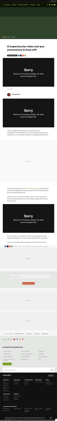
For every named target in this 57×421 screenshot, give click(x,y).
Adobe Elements (25, 359)
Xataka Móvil (6, 384)
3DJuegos (16, 382)
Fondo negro (37, 333)
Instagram (52, 5)
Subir (50, 375)
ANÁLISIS (14, 4)
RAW (40, 359)
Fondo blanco (29, 333)
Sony (20, 246)
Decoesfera (5, 398)
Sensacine (26, 382)
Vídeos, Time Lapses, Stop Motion (33, 246)
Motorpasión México (48, 409)
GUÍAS (38, 4)
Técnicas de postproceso (27, 354)
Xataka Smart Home (6, 388)
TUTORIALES (32, 4)
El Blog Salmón (17, 396)
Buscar (52, 370)
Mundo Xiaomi (6, 390)
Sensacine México (28, 408)
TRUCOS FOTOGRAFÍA (23, 4)
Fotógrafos (41, 351)
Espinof (26, 384)
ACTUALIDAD (7, 4)
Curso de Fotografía (25, 356)
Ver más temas (7, 364)
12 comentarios (12, 55)
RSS (20, 339)
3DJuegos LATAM (17, 408)
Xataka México (6, 408)
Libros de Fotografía (7, 356)
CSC (24, 246)
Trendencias (6, 396)
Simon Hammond (31, 188)
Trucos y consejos (25, 351)
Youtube (54, 5)
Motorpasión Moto (50, 384)
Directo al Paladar (39, 382)
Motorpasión (48, 382)
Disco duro (6, 37)
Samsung (13, 37)
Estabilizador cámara (19, 333)
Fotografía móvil (7, 354)
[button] (16, 94)
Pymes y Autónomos (16, 398)
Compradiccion (6, 400)
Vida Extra (16, 384)
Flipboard (49, 5)
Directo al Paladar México (39, 409)
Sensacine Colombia (26, 411)
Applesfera (5, 385)
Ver (29, 283)
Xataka (4, 382)
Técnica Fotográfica (43, 356)
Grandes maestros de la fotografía (8, 359)
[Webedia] (53, 1)
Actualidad (41, 354)
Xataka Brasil (6, 410)
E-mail (25, 55)
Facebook (47, 5)
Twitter (21, 55)
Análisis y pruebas (7, 351)
